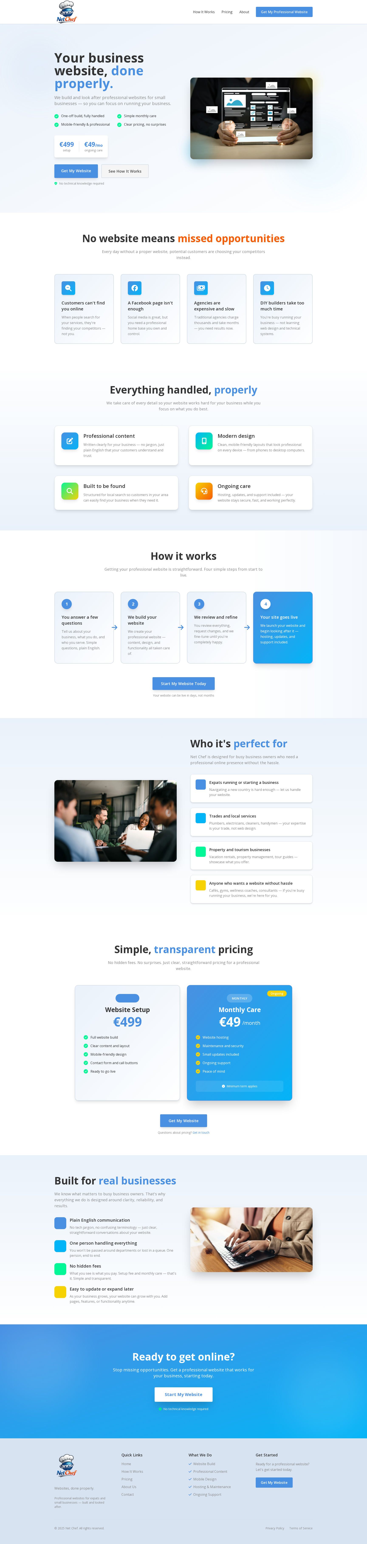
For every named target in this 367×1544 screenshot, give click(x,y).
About (244, 12)
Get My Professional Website (284, 12)
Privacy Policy (274, 1528)
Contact (127, 1494)
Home (126, 1464)
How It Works (204, 12)
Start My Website (183, 1394)
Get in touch (201, 1132)
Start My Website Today (183, 683)
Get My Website (76, 170)
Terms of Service (301, 1528)
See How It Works (125, 171)
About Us (128, 1486)
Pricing (227, 12)
